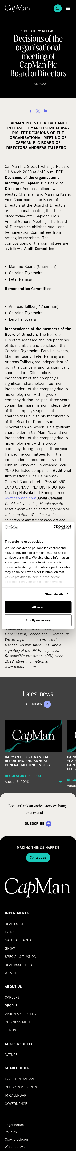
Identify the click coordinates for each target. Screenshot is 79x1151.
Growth (12, 948)
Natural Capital (19, 940)
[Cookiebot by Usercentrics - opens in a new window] (54, 527)
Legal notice (14, 1125)
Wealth (11, 973)
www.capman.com (20, 498)
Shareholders (18, 1068)
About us (13, 987)
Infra (9, 932)
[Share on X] (38, 111)
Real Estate (15, 924)
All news (33, 704)
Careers (12, 997)
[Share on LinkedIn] (45, 111)
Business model (19, 1022)
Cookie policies (17, 1139)
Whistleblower (16, 1147)
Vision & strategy (21, 1014)
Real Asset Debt (19, 965)
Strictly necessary (38, 620)
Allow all (38, 607)
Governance (16, 1103)
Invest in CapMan (20, 1079)
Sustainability (18, 1044)
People (11, 1005)
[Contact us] (58, 8)
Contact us (38, 857)
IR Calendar (15, 1095)
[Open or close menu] (67, 8)
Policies (11, 1132)
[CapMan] (17, 8)
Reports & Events (21, 1087)
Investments (17, 913)
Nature (11, 1054)
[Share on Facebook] (30, 111)
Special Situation (20, 956)
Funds (10, 1030)
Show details (54, 594)
